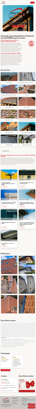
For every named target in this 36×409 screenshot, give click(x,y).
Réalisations (15, 26)
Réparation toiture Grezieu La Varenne (17, 340)
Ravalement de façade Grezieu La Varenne (6, 340)
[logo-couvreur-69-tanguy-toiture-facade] (3, 2)
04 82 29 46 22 (7, 383)
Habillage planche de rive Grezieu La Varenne (7, 339)
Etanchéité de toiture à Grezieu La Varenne (19, 339)
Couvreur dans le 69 (15, 400)
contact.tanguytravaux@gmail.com (9, 385)
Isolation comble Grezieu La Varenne (16, 342)
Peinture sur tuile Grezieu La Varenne (5, 342)
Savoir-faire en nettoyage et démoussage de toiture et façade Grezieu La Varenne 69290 (12, 345)
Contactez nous (14, 403)
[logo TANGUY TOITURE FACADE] (6, 400)
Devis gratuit (32, 2)
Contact (21, 26)
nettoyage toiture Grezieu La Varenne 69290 (28, 340)
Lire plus (4, 186)
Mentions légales (24, 398)
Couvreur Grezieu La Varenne (25, 342)
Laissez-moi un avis (5, 370)
